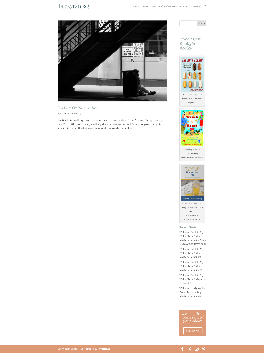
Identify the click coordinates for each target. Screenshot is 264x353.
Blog (154, 6)
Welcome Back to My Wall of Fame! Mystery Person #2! (192, 279)
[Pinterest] (204, 349)
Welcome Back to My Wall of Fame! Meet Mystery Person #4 (191, 253)
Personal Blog (75, 113)
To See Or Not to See (78, 107)
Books (145, 6)
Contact (194, 6)
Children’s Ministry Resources (173, 6)
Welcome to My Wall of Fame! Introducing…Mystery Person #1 (192, 292)
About (136, 6)
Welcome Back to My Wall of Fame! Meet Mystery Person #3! (191, 266)
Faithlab (106, 349)
